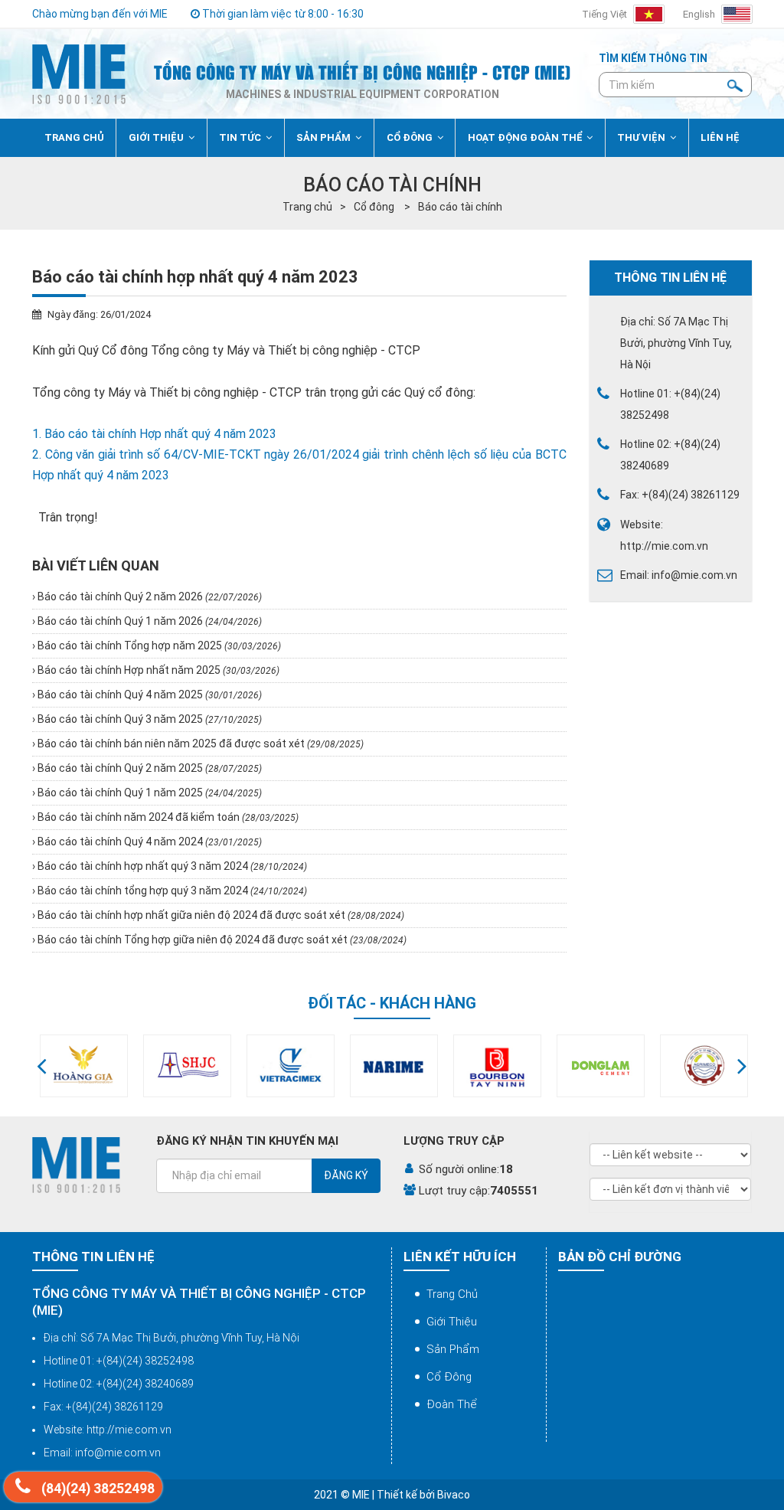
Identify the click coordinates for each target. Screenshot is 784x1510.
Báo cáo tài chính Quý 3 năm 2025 (148, 719)
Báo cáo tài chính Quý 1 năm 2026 (148, 621)
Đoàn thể (451, 1404)
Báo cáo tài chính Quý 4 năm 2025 (148, 694)
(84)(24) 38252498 (96, 1488)
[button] (41, 1066)
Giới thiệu (451, 1322)
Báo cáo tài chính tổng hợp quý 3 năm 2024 (171, 890)
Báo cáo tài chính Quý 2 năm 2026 (148, 596)
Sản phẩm (452, 1349)
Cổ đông (375, 207)
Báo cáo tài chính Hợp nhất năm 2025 (157, 670)
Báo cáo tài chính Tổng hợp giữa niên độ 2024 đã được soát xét (221, 939)
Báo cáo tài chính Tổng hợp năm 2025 (158, 645)
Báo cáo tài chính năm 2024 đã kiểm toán (167, 817)
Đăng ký (346, 1175)
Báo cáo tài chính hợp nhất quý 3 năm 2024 (171, 866)
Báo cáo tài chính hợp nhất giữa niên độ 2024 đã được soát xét (219, 915)
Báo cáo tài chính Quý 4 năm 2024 (148, 841)
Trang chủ (307, 207)
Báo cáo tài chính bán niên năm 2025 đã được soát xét (199, 743)
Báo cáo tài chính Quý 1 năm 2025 (148, 792)
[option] (84, 1065)
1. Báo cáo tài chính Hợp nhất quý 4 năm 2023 (154, 434)
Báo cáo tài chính (460, 207)
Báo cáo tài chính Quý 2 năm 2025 (148, 768)
